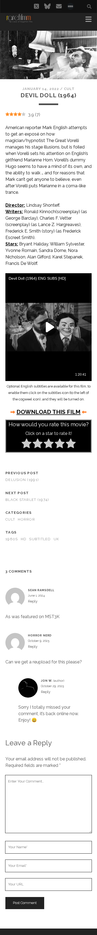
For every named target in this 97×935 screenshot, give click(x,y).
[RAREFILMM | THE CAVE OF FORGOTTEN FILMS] (19, 21)
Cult (69, 89)
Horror (26, 519)
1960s (11, 539)
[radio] (27, 444)
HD (24, 539)
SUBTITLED (40, 539)
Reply (32, 601)
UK (56, 539)
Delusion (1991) (22, 480)
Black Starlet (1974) (27, 500)
